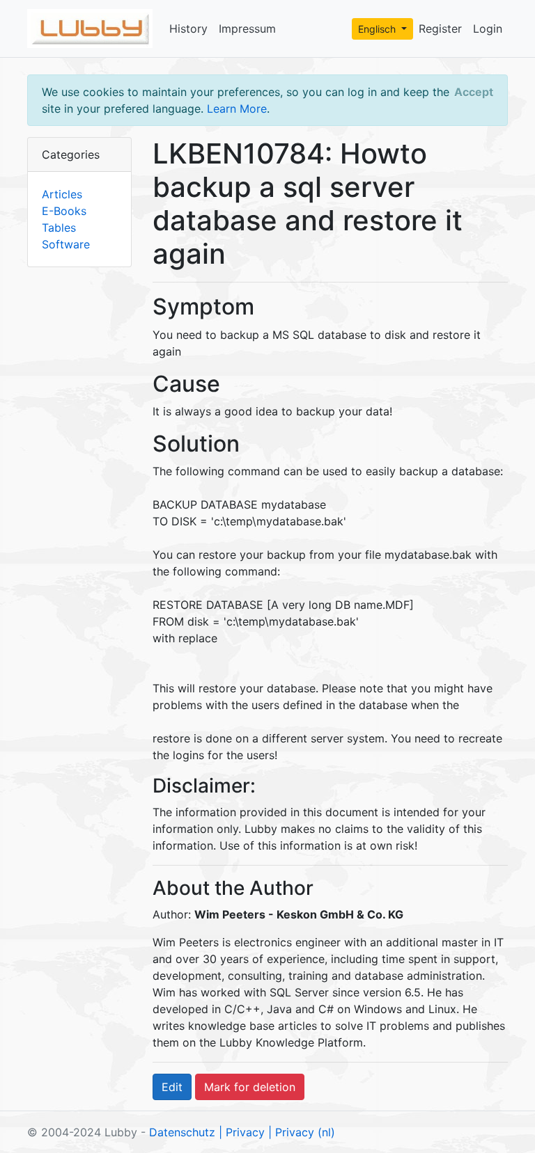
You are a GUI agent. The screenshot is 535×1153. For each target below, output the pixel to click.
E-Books (64, 211)
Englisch (378, 29)
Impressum (247, 28)
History (188, 28)
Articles (62, 194)
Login (487, 28)
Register (440, 28)
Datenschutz (182, 1132)
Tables (59, 227)
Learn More (237, 109)
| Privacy (242, 1132)
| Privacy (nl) (301, 1132)
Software (66, 244)
